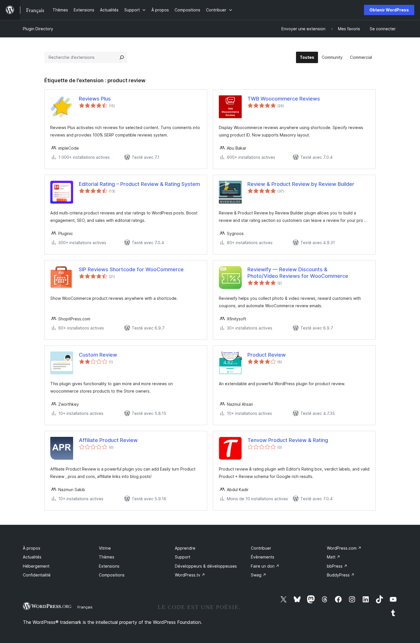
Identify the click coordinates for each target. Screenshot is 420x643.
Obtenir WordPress (389, 9)
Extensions (109, 566)
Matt (333, 556)
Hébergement (36, 566)
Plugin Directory (38, 28)
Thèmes (106, 556)
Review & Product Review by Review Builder (300, 184)
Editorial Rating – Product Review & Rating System (139, 184)
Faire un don (265, 566)
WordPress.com (344, 548)
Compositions (112, 574)
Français (85, 607)
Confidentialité (37, 574)
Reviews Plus (95, 99)
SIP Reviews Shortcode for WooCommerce (131, 269)
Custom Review (98, 355)
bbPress (337, 566)
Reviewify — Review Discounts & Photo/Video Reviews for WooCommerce (297, 272)
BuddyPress (341, 574)
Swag (258, 574)
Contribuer (261, 548)
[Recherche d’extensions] (121, 57)
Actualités (32, 556)
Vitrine (105, 548)
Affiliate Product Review (108, 440)
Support (182, 556)
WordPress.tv (190, 574)
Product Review (266, 355)
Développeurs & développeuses (206, 566)
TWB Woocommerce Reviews (283, 99)
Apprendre (185, 548)
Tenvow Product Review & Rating (287, 440)
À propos (31, 548)
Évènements (262, 556)
